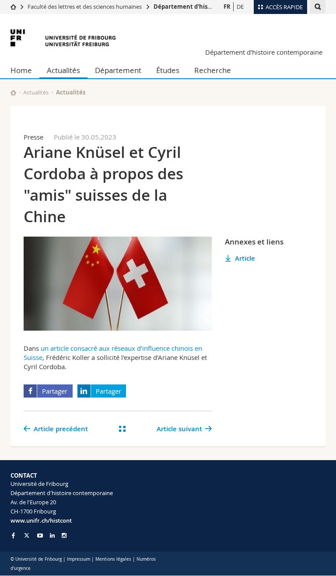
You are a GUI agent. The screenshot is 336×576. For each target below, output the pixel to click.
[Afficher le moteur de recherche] (318, 7)
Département (118, 70)
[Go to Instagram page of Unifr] (64, 535)
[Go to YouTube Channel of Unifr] (40, 535)
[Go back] (122, 428)
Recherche (212, 70)
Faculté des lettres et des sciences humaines (85, 6)
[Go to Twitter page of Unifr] (26, 535)
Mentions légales (113, 559)
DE (240, 6)
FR (227, 6)
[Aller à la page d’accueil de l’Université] (63, 37)
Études (167, 70)
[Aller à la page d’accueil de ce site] (13, 92)
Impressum (78, 559)
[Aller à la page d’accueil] (13, 6)
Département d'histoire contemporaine (210, 6)
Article (245, 258)
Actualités (63, 70)
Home (21, 70)
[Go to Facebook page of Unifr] (13, 535)
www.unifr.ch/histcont (41, 520)
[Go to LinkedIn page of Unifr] (52, 535)
